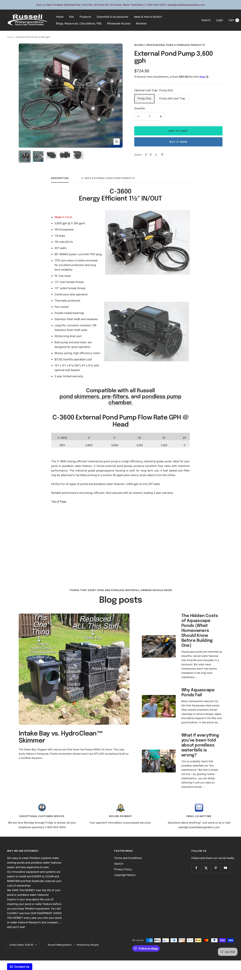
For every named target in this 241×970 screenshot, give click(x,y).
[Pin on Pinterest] (151, 155)
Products (85, 16)
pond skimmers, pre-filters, (94, 396)
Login (219, 20)
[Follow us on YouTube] (225, 868)
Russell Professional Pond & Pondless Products (169, 45)
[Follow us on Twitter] (206, 868)
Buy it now (178, 141)
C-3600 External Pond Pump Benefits (108, 178)
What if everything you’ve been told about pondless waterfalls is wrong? (200, 745)
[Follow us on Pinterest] (216, 868)
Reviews (141, 23)
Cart (233, 20)
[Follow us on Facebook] (196, 868)
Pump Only (144, 98)
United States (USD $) (21, 944)
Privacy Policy (123, 869)
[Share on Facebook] (146, 155)
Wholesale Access (118, 23)
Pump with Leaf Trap (172, 98)
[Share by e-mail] (162, 155)
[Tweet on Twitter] (156, 155)
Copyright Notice (124, 875)
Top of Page (58, 501)
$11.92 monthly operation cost (73, 359)
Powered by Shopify (88, 944)
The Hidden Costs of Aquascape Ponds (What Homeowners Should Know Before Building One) (199, 631)
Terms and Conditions (128, 858)
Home (60, 16)
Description (60, 178)
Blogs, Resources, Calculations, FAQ (78, 23)
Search (205, 20)
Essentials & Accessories (112, 16)
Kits (71, 16)
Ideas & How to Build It (148, 16)
